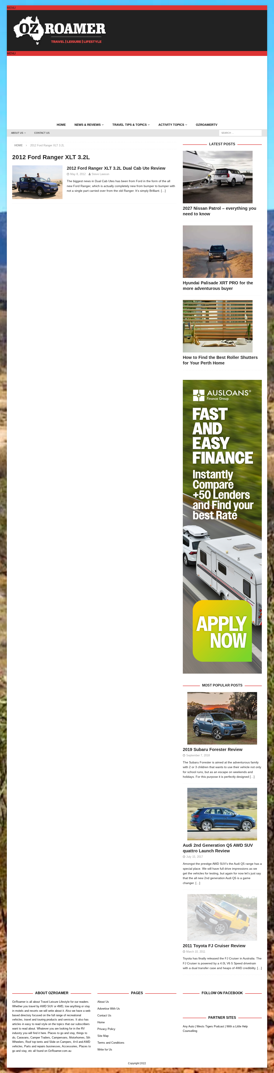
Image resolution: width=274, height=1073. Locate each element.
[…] (163, 190)
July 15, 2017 (194, 856)
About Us (17, 133)
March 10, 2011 (195, 951)
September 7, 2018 (198, 755)
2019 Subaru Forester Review (213, 749)
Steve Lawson (100, 174)
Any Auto (188, 1026)
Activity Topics (171, 124)
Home (61, 124)
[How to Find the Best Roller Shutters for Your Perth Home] (222, 326)
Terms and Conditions (110, 1042)
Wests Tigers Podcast (210, 1026)
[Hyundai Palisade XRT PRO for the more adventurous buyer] (222, 251)
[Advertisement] (137, 88)
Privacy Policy (106, 1029)
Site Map (103, 1035)
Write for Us (104, 1049)
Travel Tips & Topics (129, 124)
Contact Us (41, 133)
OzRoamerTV (206, 124)
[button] (11, 7)
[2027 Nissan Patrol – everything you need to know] (222, 177)
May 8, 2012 (78, 174)
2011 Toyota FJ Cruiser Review (214, 945)
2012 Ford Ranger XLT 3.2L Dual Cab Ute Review (116, 168)
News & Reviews (87, 124)
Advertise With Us (108, 1008)
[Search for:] (240, 132)
